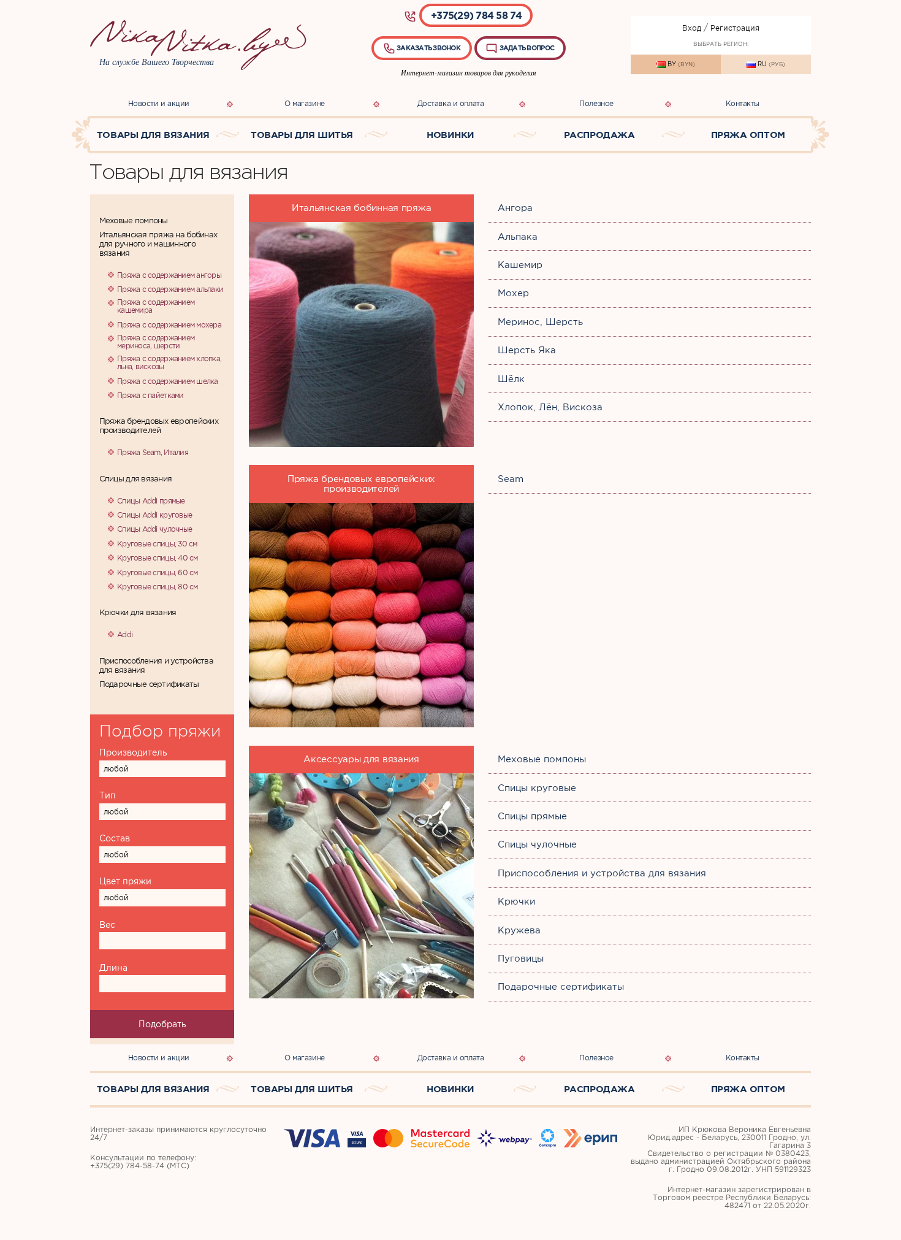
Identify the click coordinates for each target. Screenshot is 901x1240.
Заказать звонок (427, 47)
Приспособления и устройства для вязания (156, 665)
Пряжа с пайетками (150, 395)
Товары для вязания (153, 134)
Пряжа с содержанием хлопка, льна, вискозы (169, 362)
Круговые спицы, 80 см (157, 587)
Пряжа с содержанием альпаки (170, 289)
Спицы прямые (532, 816)
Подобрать (162, 1024)
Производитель (133, 752)
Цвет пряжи (125, 881)
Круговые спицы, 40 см (157, 558)
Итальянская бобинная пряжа (361, 208)
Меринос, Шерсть (540, 322)
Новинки (450, 134)
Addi (124, 634)
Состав (114, 838)
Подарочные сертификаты (149, 684)
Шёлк (511, 379)
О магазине (304, 103)
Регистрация (734, 28)
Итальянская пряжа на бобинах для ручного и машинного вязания (158, 244)
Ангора (515, 208)
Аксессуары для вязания (361, 759)
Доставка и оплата (450, 103)
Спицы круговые (537, 788)
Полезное (596, 103)
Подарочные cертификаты (561, 987)
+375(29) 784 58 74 (476, 15)
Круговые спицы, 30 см (157, 544)
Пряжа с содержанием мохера (169, 325)
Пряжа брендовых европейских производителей (158, 425)
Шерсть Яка (527, 350)
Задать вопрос (526, 47)
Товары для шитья (302, 134)
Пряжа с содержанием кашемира (155, 306)
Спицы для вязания (135, 478)
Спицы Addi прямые (151, 501)
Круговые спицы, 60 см (157, 572)
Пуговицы (521, 958)
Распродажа (599, 134)
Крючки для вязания (138, 612)
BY (680, 64)
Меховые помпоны (133, 220)
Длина (113, 968)
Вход (691, 28)
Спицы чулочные (537, 844)
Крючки (516, 901)
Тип (107, 795)
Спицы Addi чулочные (154, 529)
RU (770, 64)
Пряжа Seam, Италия (152, 452)
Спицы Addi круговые (154, 515)
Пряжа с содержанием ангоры (169, 275)
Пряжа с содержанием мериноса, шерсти (155, 342)
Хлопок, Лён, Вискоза (550, 407)
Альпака (518, 237)
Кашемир (520, 265)
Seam (510, 479)
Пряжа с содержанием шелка (167, 381)
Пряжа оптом (748, 134)
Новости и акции (158, 103)
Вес (107, 925)
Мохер (513, 293)
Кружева (519, 930)
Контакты (742, 103)
